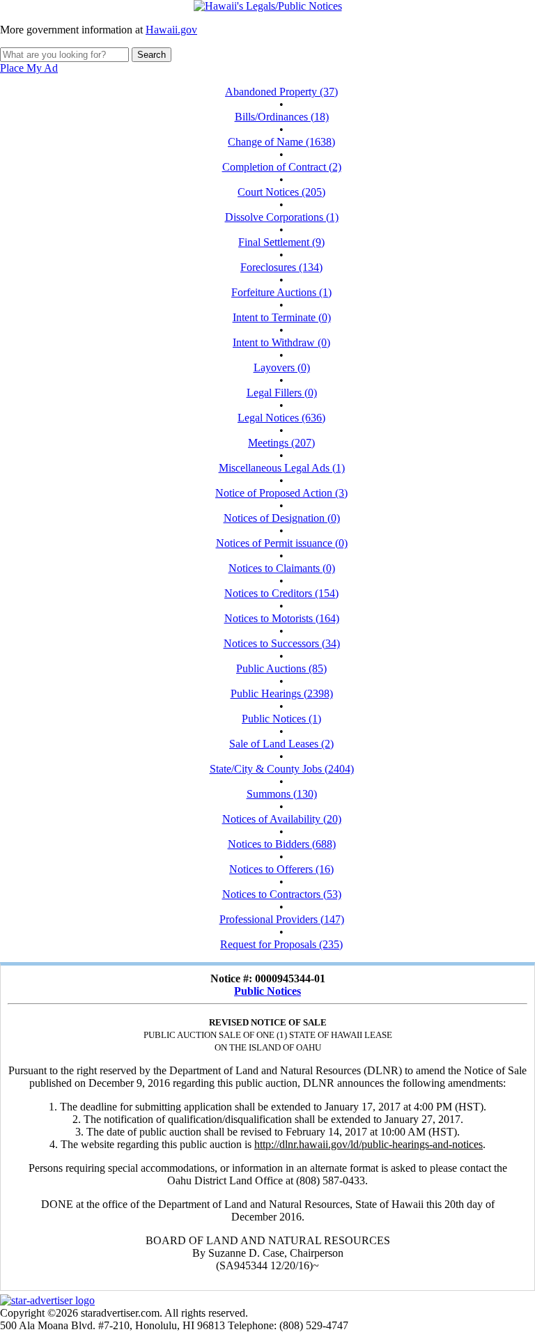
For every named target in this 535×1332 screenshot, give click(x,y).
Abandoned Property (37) (281, 92)
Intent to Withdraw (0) (281, 342)
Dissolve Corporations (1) (282, 217)
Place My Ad (29, 68)
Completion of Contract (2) (281, 167)
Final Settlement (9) (281, 242)
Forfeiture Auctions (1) (281, 292)
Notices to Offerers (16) (281, 869)
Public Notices (267, 991)
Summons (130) (282, 794)
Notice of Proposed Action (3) (281, 493)
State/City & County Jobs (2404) (282, 769)
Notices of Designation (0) (282, 518)
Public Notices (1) (281, 719)
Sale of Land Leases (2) (281, 744)
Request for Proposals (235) (281, 944)
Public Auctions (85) (281, 668)
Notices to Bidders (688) (282, 844)
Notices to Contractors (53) (281, 894)
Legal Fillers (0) (282, 392)
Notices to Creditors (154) (281, 593)
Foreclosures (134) (281, 267)
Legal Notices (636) (281, 418)
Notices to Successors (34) (282, 643)
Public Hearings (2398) (282, 693)
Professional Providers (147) (281, 919)
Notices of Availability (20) (281, 819)
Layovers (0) (282, 367)
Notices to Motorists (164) (281, 618)
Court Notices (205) (281, 192)
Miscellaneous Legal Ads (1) (282, 468)
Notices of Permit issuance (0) (282, 543)
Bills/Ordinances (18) (282, 117)
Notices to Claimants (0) (281, 568)
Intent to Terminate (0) (282, 317)
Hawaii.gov (171, 30)
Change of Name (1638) (281, 142)
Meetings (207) (281, 443)
